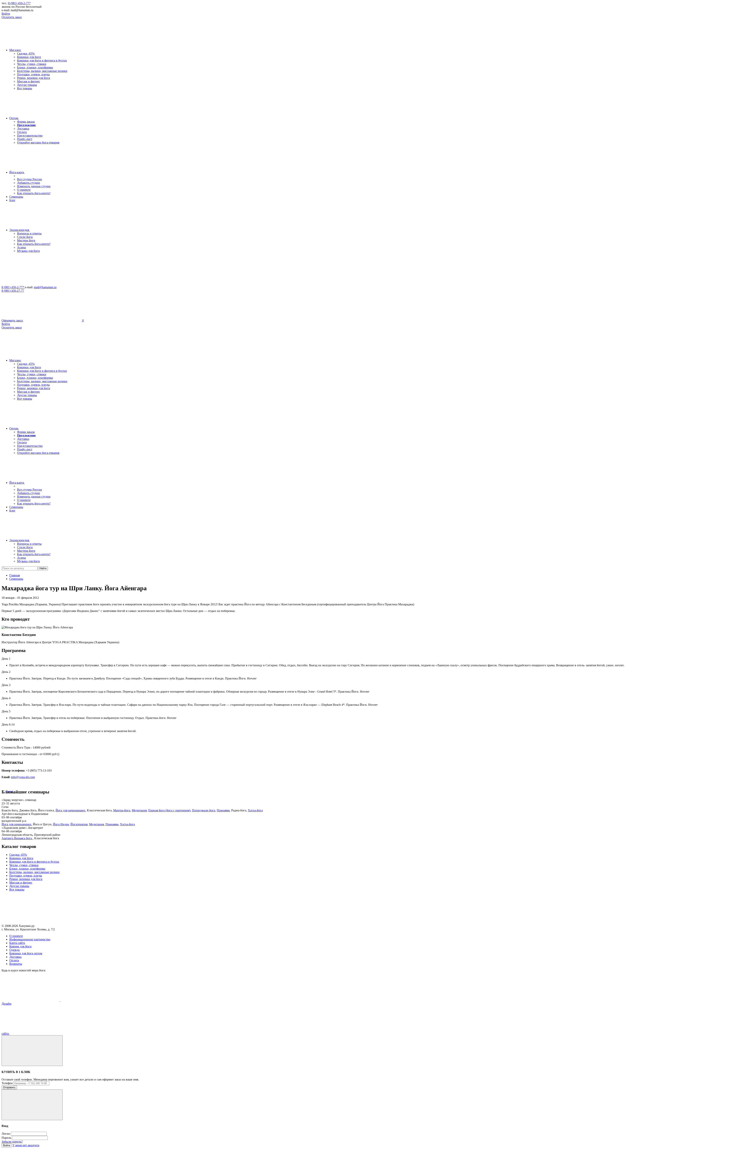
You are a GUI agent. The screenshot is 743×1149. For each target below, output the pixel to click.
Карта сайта (17, 943)
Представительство (30, 135)
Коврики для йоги (29, 57)
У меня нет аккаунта (25, 1145)
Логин (6, 1133)
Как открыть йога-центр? (34, 193)
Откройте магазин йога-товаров (38, 142)
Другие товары (27, 84)
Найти (42, 568)
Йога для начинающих (70, 810)
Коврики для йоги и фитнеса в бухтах (42, 60)
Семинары (16, 578)
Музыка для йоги (28, 250)
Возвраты (15, 963)
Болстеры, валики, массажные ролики (42, 71)
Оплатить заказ (12, 17)
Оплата (22, 132)
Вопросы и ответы (29, 233)
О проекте (24, 189)
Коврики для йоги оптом (25, 953)
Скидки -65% (26, 53)
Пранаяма (223, 810)
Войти (6, 13)
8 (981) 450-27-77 (13, 290)
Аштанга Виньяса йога (17, 838)
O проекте (16, 936)
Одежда (14, 949)
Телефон (7, 1083)
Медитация (139, 810)
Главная (14, 575)
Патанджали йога (203, 810)
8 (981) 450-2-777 (19, 3)
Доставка (23, 128)
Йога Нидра (61, 824)
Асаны (21, 247)
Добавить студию (28, 182)
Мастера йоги (26, 240)
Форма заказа (26, 121)
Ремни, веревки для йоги (33, 78)
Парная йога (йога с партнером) (169, 810)
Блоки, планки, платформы (35, 67)
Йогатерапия (78, 824)
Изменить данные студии (34, 186)
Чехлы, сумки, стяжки (31, 64)
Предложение (26, 125)
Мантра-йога (121, 810)
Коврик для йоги (20, 946)
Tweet (9, 791)
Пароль (6, 1137)
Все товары (24, 88)
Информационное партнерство (29, 939)
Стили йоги (25, 237)
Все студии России (29, 179)
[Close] (32, 1050)
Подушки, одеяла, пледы (33, 74)
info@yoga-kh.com (23, 777)
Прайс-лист (24, 139)
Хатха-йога (255, 810)
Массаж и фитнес (28, 81)
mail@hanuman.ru (45, 287)
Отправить (9, 1087)
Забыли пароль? (12, 1141)
